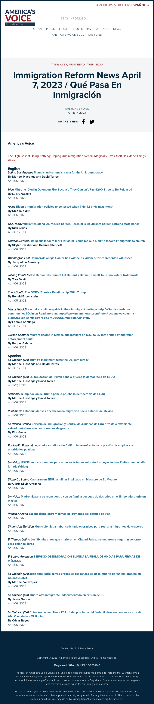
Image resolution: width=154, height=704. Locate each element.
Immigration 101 (98, 29)
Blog (99, 64)
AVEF (63, 64)
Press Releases (57, 29)
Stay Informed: (74, 18)
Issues (78, 29)
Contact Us (67, 648)
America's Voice (122, 5)
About (38, 29)
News (117, 29)
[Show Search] (78, 41)
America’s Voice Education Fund (77, 35)
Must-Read (77, 64)
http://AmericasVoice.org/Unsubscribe (102, 699)
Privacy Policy (86, 648)
